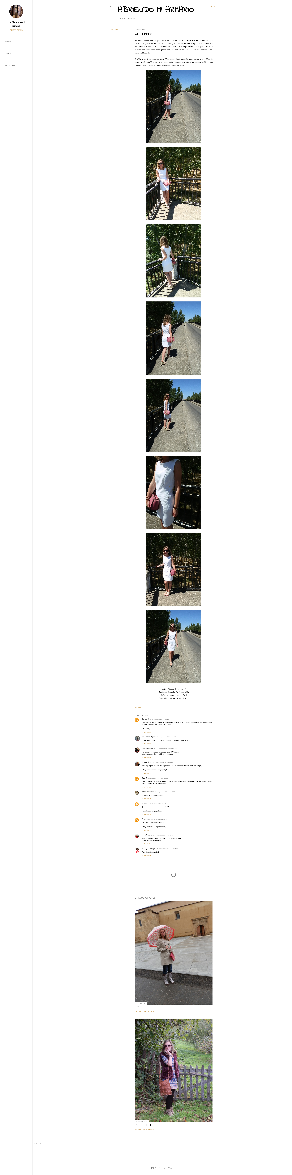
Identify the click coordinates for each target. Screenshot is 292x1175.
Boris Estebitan (148, 792)
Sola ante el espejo (149, 748)
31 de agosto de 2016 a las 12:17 (160, 803)
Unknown (145, 803)
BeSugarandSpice (149, 737)
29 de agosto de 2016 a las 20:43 (167, 748)
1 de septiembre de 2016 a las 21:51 (167, 849)
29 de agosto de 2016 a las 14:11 (166, 737)
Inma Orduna (147, 835)
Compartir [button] (114, 30)
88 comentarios (148, 1129)
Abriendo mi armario (156, 10)
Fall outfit (143, 1125)
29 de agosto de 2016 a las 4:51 (159, 719)
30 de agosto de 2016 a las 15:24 (165, 792)
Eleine (144, 819)
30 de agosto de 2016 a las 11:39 (158, 778)
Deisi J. (144, 778)
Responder (146, 732)
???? (137, 1007)
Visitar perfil (16, 30)
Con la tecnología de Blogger (164, 1168)
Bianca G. (145, 719)
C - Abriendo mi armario (16, 23)
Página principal (127, 19)
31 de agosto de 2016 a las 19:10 (163, 835)
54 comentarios (148, 1011)
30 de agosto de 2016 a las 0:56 (166, 762)
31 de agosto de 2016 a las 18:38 (157, 819)
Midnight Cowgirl (148, 849)
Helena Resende (148, 762)
